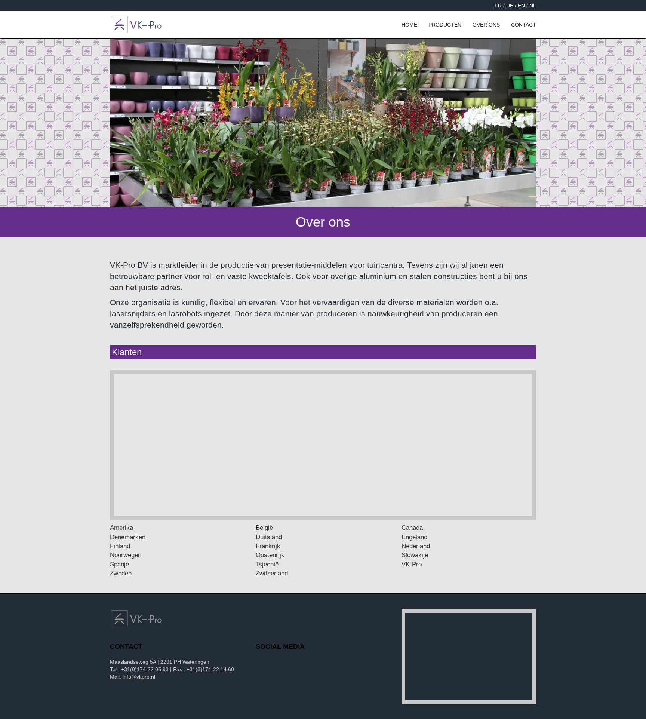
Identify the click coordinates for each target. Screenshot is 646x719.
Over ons (486, 25)
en (521, 6)
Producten (444, 25)
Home (409, 25)
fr (498, 6)
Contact (523, 25)
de (509, 6)
